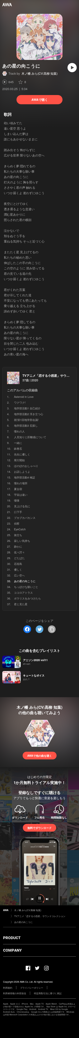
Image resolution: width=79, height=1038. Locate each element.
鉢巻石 (18, 448)
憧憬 (16, 500)
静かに (18, 546)
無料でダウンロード (39, 828)
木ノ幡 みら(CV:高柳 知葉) (39, 73)
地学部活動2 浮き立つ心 (28, 414)
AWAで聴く (39, 99)
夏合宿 (18, 489)
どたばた (19, 558)
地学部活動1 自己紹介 (27, 408)
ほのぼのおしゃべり (26, 466)
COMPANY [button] (12, 950)
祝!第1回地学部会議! (26, 420)
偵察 (16, 523)
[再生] (72, 67)
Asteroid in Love (24, 397)
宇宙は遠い (20, 495)
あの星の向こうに (23, 922)
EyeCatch (20, 529)
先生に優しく (22, 454)
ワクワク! (20, 402)
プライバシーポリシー (31, 987)
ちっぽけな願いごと (26, 587)
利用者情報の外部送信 (14, 993)
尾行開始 (19, 460)
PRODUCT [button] (12, 937)
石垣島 (18, 564)
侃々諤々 (19, 552)
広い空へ (19, 575)
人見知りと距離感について (30, 437)
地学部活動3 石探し (26, 425)
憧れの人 (19, 431)
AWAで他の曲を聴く (39, 755)
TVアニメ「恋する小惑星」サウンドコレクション (39, 916)
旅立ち (18, 535)
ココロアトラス (23, 592)
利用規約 (7, 987)
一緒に (18, 443)
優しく (18, 569)
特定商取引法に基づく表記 (48, 993)
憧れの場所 (20, 483)
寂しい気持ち (22, 541)
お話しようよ (22, 471)
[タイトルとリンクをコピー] (52, 629)
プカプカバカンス (24, 518)
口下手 (18, 512)
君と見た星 (20, 604)
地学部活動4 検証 (24, 477)
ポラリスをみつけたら (27, 598)
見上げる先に (22, 506)
